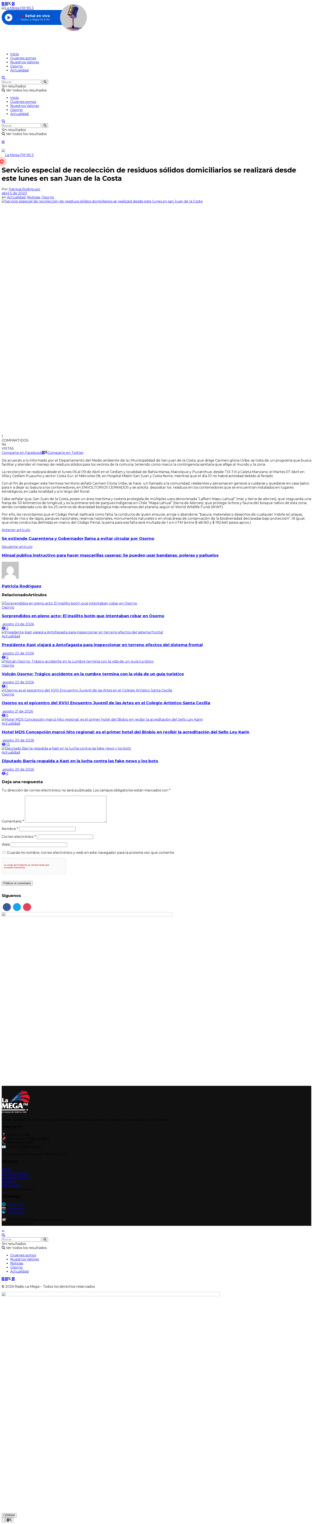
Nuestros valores (16, 1177)
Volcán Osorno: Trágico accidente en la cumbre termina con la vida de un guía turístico (93, 673)
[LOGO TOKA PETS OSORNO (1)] (87, 915)
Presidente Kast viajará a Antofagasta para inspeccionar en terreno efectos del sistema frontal (102, 644)
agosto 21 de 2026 (17, 711)
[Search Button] (45, 82)
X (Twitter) (16, 1212)
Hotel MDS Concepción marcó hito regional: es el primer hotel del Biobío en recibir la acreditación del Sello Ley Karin (125, 732)
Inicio (14, 54)
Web (6, 845)
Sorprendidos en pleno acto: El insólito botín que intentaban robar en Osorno (83, 615)
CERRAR (9, 1515)
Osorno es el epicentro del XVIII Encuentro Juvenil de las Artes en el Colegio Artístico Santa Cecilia (106, 702)
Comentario (13, 821)
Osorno (16, 66)
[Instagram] (27, 907)
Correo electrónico (19, 837)
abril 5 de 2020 (14, 193)
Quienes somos (23, 58)
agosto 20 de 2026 (18, 740)
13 (8, 744)
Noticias (33, 197)
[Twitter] (17, 907)
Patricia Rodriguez (24, 189)
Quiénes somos (14, 1173)
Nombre (10, 829)
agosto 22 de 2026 (18, 653)
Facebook (15, 1204)
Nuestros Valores (24, 62)
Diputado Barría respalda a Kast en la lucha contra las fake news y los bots (80, 760)
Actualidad (19, 70)
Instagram (15, 1208)
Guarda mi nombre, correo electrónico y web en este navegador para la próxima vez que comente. (91, 853)
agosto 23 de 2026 (18, 624)
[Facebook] (7, 907)
